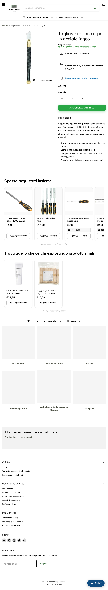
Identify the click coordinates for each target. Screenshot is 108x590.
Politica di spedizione (11, 493)
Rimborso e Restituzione (13, 496)
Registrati (44, 563)
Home (5, 25)
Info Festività (7, 489)
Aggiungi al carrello (18, 236)
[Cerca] (95, 8)
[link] (18, 214)
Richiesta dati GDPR (11, 525)
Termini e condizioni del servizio (16, 471)
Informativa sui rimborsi (12, 475)
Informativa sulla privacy (12, 522)
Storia (4, 467)
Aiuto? (98, 583)
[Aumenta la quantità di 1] (82, 98)
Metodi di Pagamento (11, 500)
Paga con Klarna (9, 504)
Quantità (62, 92)
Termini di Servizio (10, 518)
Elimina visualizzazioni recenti (18, 437)
